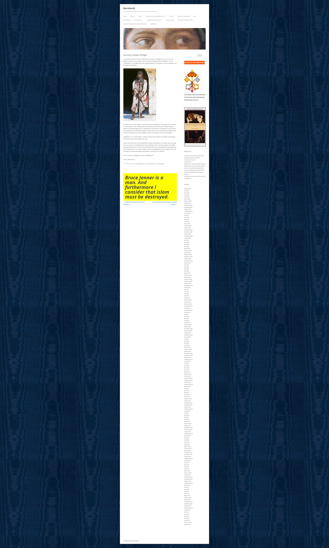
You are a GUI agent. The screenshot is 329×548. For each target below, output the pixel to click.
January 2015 (187, 475)
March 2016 (187, 446)
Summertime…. (188, 162)
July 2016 (186, 438)
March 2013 (187, 520)
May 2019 (186, 367)
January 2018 (187, 400)
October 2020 (187, 332)
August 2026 (187, 188)
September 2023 (188, 260)
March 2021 (187, 322)
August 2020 (187, 337)
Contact (171, 16)
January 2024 (187, 252)
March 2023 (187, 273)
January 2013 (187, 524)
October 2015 (187, 456)
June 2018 (186, 390)
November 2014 (188, 479)
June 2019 (186, 365)
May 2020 (186, 343)
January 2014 (187, 499)
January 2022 (187, 302)
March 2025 (187, 223)
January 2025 (187, 227)
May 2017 (186, 417)
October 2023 (187, 258)
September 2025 (188, 211)
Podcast (132, 16)
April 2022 (186, 295)
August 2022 (187, 287)
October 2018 (187, 382)
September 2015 (188, 458)
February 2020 (188, 349)
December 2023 (188, 254)
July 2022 (186, 289)
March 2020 (187, 347)
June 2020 (186, 341)
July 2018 (186, 388)
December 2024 (188, 229)
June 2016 (186, 440)
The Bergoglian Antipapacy (154, 20)
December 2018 (188, 378)
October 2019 (187, 357)
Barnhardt (129, 8)
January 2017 (187, 425)
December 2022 (188, 279)
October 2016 (187, 431)
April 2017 (186, 419)
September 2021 (188, 310)
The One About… (138, 20)
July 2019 (186, 363)
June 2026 (186, 192)
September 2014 (188, 483)
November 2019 (188, 355)
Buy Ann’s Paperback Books (185, 20)
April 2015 (186, 468)
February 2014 (188, 497)
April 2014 (186, 493)
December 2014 (188, 477)
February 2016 (188, 448)
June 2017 (186, 415)
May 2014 (186, 491)
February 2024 (188, 250)
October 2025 (187, 209)
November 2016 (188, 429)
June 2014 (186, 489)
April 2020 (186, 345)
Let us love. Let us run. (190, 159)
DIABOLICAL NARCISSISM (184, 16)
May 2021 (186, 318)
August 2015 (187, 460)
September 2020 (188, 335)
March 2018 (187, 396)
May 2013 (186, 516)
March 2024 (187, 248)
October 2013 (187, 505)
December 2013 (188, 501)
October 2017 (187, 407)
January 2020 (187, 351)
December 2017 (188, 402)
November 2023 (188, 256)
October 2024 (187, 234)
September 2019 (188, 359)
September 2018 (188, 384)
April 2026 (186, 197)
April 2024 (186, 246)
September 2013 (188, 508)
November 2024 (188, 232)
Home (124, 16)
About (140, 16)
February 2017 (188, 423)
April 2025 (186, 221)
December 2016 (188, 427)
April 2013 (186, 518)
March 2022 (187, 297)
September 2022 (188, 285)
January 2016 (187, 450)
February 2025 (188, 225)
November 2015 (188, 454)
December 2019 (188, 353)
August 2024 (187, 238)
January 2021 (187, 326)
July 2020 (186, 339)
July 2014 (186, 487)
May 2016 (186, 442)
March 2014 (187, 495)
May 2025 (186, 219)
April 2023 (186, 271)
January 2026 (187, 203)
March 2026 (187, 199)
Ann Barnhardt (160, 163)
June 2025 (186, 217)
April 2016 (186, 444)
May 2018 (186, 392)
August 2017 (187, 411)
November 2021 (188, 306)
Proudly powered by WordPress (131, 540)
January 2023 (187, 277)
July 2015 (186, 462)
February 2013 (188, 522)
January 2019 (187, 376)
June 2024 (186, 242)
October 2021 (187, 308)
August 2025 (187, 213)
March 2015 (187, 470)
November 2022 (188, 281)
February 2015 (188, 473)
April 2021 (186, 320)
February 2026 (188, 201)
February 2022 (188, 300)
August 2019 (187, 361)
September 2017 (188, 409)
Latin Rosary (126, 20)
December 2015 (188, 452)
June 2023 (186, 267)
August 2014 (187, 485)
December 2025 (188, 205)
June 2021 (186, 316)
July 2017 (186, 413)
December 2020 (188, 328)
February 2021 (188, 324)
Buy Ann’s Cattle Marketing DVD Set (155, 16)
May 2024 (186, 244)
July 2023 (186, 265)
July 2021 (186, 314)
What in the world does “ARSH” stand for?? (135, 24)
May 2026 (186, 194)
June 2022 (186, 291)
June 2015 (186, 464)
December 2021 (188, 304)
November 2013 (188, 503)
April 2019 (186, 370)
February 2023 (188, 275)
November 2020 (188, 330)
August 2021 (187, 312)
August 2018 (187, 386)
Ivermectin (153, 24)
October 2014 (187, 481)
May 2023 (186, 269)
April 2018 (186, 394)
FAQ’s (194, 16)
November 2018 (188, 380)
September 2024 (188, 236)
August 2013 (187, 510)
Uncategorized (140, 163)
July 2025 (186, 215)
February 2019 (188, 374)
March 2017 (187, 421)
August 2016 (187, 435)
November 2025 (188, 207)
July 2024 (186, 240)
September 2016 (188, 433)
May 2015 (186, 466)
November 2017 (188, 405)
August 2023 (187, 262)
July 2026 (186, 190)
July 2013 (186, 512)
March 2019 (187, 372)
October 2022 (187, 283)
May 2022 (186, 293)
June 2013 (186, 514)
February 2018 (188, 398)
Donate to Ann (170, 20)
